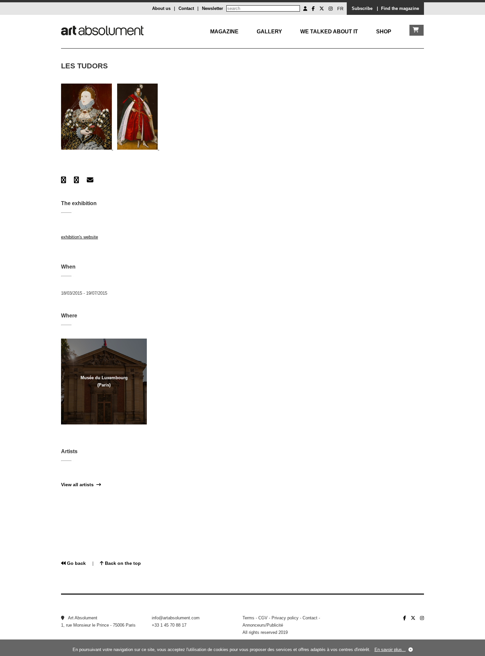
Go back (76, 563)
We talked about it (329, 31)
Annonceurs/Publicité (262, 625)
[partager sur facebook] (63, 180)
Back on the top (122, 563)
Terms (248, 617)
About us (161, 8)
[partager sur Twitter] (76, 180)
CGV (263, 617)
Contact (186, 8)
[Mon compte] (305, 8)
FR (340, 8)
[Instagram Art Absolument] (331, 8)
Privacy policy (285, 617)
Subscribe (362, 8)
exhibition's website (79, 237)
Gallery (269, 31)
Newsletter (212, 8)
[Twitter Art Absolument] (321, 8)
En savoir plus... (390, 649)
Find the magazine (400, 8)
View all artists (78, 484)
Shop (383, 31)
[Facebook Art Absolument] (313, 8)
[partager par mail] (90, 180)
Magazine (224, 31)
